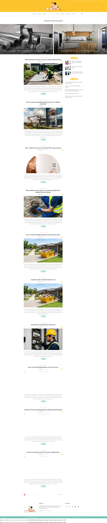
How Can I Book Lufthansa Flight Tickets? (71, 93)
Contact (93, 1)
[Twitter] (103, 1)
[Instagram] (99, 1)
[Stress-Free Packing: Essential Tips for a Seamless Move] (43, 466)
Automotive (34, 13)
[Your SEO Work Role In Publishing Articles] (68, 68)
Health (57, 13)
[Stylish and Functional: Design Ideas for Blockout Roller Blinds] (43, 424)
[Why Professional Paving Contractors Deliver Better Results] (43, 74)
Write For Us (86, 1)
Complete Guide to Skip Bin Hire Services (43, 280)
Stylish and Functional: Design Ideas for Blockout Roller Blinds (43, 410)
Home (80, 1)
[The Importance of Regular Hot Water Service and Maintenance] (68, 63)
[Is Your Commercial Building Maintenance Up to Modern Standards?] (43, 118)
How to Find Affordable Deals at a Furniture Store (43, 367)
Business (39, 13)
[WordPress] (105, 1)
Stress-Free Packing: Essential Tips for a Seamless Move (43, 452)
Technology (68, 13)
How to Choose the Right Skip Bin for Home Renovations (43, 235)
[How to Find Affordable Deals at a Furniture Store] (43, 381)
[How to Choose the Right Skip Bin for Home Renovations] (43, 250)
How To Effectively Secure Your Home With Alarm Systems (43, 148)
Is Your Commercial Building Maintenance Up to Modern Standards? (43, 103)
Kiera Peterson (78, 52)
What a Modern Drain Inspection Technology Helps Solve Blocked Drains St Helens (43, 191)
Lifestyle (62, 13)
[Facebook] (98, 1)
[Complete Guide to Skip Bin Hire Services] (43, 295)
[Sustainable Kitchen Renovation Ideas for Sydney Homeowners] (80, 39)
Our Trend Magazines (24, 52)
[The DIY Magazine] (53, 6)
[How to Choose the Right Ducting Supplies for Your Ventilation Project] (26, 39)
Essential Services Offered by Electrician (43, 325)
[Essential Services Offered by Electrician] (43, 339)
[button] (82, 14)
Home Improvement (51, 13)
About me (75, 517)
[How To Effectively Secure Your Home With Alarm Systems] (43, 162)
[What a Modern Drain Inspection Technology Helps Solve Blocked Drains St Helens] (43, 206)
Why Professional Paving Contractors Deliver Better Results (43, 60)
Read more (43, 93)
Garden (44, 13)
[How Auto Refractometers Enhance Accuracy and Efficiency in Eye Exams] (68, 73)
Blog (79, 517)
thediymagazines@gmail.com (47, 510)
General (73, 13)
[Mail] (101, 1)
